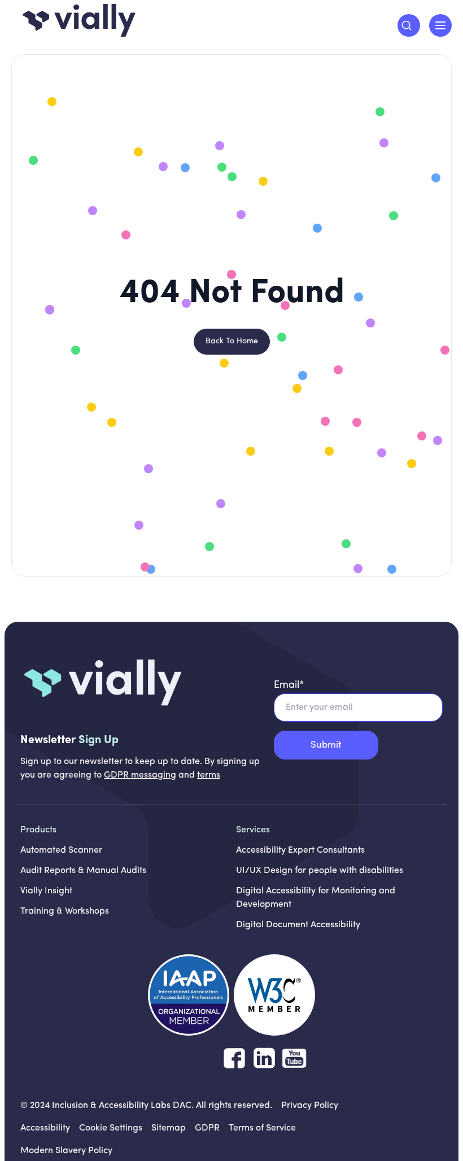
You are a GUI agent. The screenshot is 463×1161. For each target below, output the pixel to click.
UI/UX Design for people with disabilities (319, 870)
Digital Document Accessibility (298, 924)
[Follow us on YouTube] (294, 1058)
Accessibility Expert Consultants (300, 850)
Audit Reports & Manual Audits (83, 870)
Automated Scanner (61, 850)
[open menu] (440, 25)
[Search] (409, 25)
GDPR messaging (140, 775)
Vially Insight (46, 891)
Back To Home (232, 341)
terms (208, 775)
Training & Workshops (64, 911)
